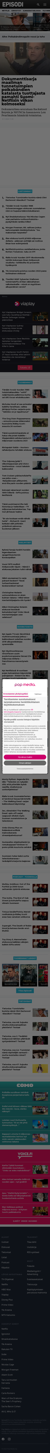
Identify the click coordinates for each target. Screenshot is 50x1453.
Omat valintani (25, 763)
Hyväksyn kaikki (25, 757)
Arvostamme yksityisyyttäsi (15, 694)
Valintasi (37, 694)
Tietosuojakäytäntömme (25, 769)
